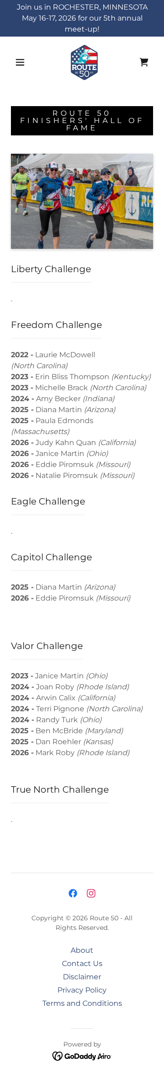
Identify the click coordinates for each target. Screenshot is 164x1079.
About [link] (82, 950)
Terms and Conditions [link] (82, 1003)
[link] (84, 62)
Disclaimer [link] (82, 976)
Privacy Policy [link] (82, 990)
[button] (20, 62)
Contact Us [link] (82, 963)
